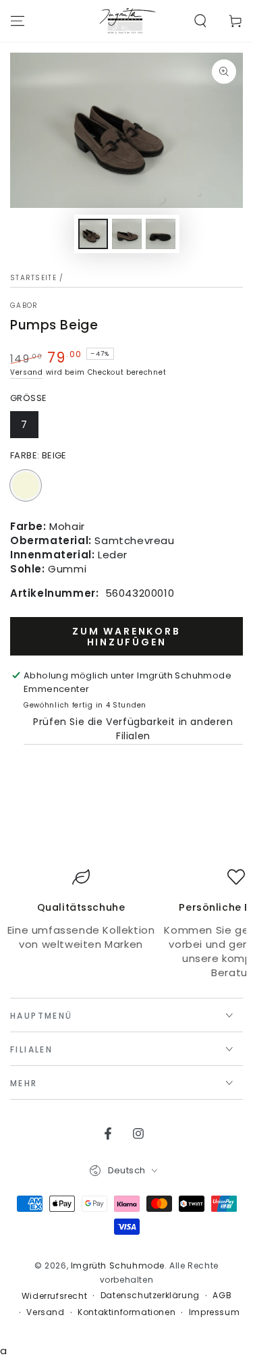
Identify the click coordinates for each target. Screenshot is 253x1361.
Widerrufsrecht (54, 1296)
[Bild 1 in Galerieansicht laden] (93, 234)
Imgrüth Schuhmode (118, 1265)
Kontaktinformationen (126, 1312)
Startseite (33, 278)
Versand (26, 372)
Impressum (214, 1312)
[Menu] (17, 20)
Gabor (24, 306)
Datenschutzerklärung (150, 1295)
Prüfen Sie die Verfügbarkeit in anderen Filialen (133, 729)
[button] (200, 20)
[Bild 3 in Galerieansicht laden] (160, 234)
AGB (222, 1295)
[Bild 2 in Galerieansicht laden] (127, 234)
